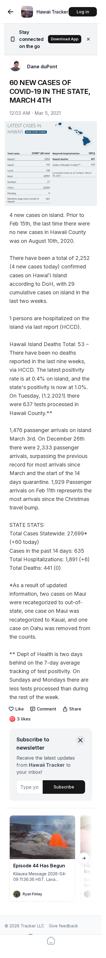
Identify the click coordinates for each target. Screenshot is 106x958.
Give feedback (63, 925)
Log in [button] (83, 11)
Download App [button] (64, 39)
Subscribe (64, 786)
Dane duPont (42, 66)
